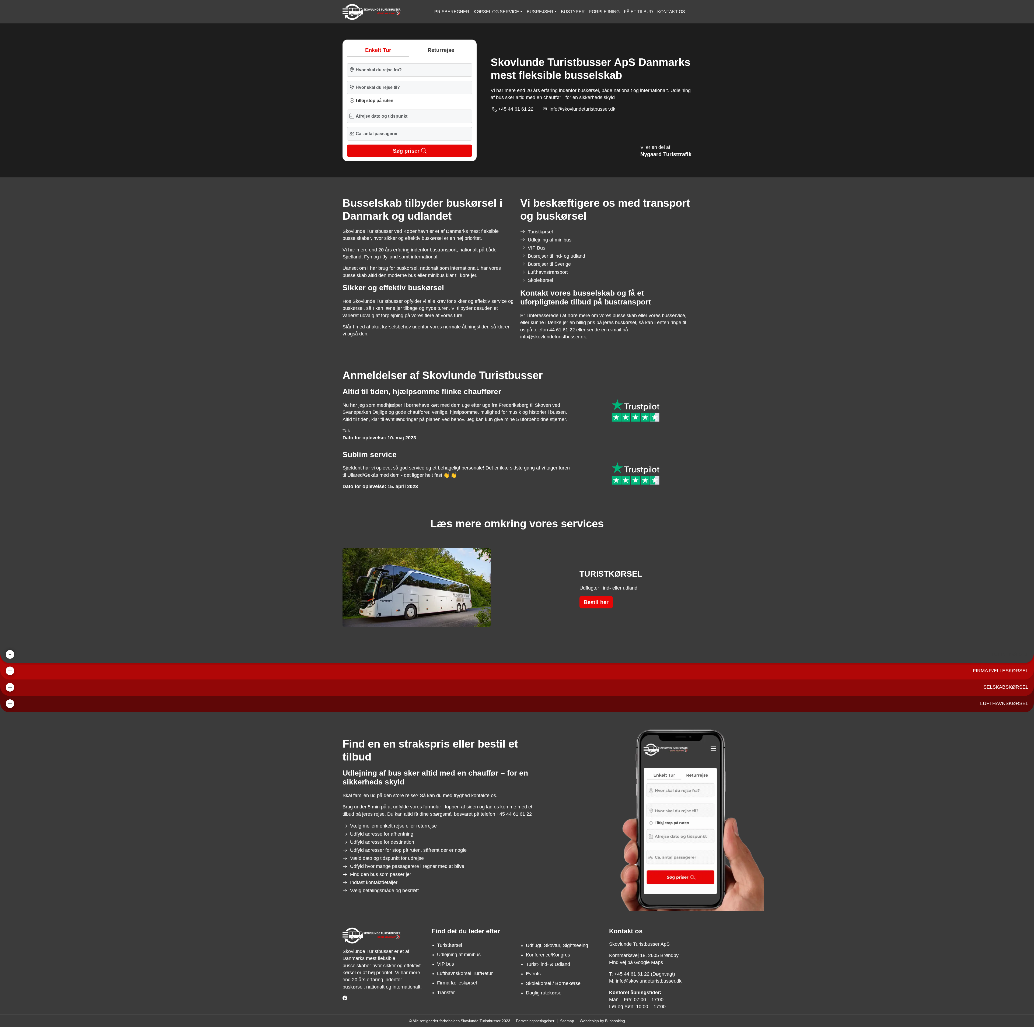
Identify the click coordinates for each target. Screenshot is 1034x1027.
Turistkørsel (540, 231)
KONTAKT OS (671, 11)
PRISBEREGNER (451, 11)
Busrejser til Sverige (549, 264)
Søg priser (406, 151)
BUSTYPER (573, 11)
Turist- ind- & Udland (548, 964)
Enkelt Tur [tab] (378, 50)
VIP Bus (536, 248)
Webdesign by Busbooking (602, 1021)
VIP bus (445, 964)
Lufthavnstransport (548, 272)
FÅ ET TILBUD (638, 11)
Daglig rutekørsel (544, 993)
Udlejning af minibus (549, 240)
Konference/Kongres (548, 955)
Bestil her (596, 602)
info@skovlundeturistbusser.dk (582, 109)
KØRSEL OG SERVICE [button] (496, 11)
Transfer (446, 992)
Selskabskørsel (1005, 687)
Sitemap (567, 1021)
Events (533, 973)
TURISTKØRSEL (1009, 654)
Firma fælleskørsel (1000, 670)
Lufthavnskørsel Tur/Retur (465, 973)
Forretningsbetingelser (535, 1021)
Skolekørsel (540, 280)
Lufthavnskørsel (1004, 703)
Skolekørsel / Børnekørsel (554, 983)
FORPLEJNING (604, 11)
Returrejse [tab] (441, 50)
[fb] (345, 998)
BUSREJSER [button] (540, 11)
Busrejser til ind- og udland (556, 256)
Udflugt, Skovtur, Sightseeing (557, 945)
